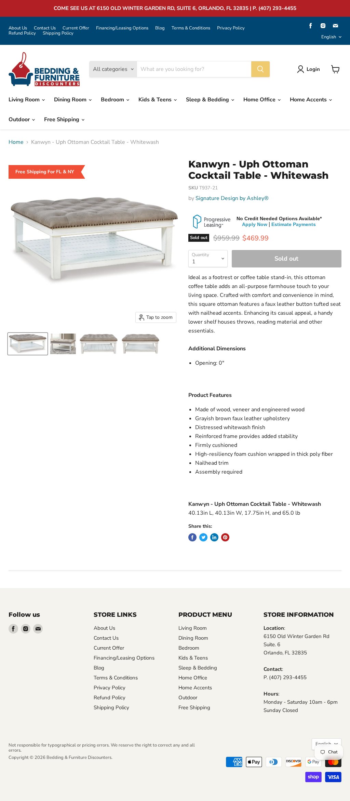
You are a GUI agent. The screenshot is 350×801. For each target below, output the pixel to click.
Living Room (25, 99)
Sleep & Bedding (208, 99)
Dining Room (71, 99)
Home (16, 142)
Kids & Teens (155, 99)
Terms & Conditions (191, 28)
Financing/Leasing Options (122, 28)
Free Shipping (62, 119)
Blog (160, 28)
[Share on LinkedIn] (214, 537)
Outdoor (20, 119)
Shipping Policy (58, 33)
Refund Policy (22, 33)
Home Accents (309, 99)
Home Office (260, 99)
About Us (18, 28)
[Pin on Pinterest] (225, 537)
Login (313, 69)
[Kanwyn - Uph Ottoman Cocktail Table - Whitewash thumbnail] (28, 344)
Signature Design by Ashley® (232, 198)
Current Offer (76, 28)
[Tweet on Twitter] (203, 537)
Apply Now (254, 224)
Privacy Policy (231, 28)
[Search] (260, 69)
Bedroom (113, 99)
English (328, 37)
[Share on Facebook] (192, 537)
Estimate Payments (293, 224)
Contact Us (45, 28)
